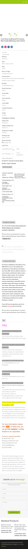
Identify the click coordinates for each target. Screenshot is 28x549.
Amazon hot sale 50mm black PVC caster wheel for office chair (6, 531)
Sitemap (4, 546)
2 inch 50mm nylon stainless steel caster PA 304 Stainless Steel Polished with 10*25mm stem (20, 534)
